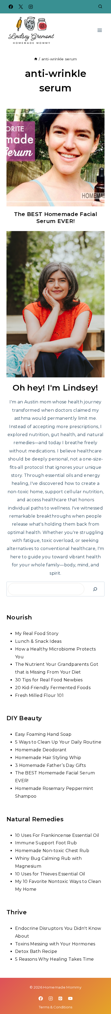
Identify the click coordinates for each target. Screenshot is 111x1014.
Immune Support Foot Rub (46, 842)
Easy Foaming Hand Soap (43, 734)
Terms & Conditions (55, 1007)
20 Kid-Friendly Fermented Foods (53, 687)
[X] (20, 6)
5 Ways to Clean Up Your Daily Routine (58, 742)
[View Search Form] (100, 6)
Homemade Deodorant (41, 749)
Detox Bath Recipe (36, 951)
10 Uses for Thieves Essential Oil (50, 873)
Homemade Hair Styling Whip (48, 757)
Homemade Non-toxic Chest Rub (52, 850)
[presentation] (55, 157)
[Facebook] (10, 6)
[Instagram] (30, 6)
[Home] (36, 59)
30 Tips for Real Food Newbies (48, 679)
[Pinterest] (60, 998)
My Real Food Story (37, 633)
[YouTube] (70, 998)
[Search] (95, 589)
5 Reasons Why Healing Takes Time (54, 959)
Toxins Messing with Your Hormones (55, 943)
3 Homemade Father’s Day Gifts (50, 765)
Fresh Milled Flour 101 (39, 695)
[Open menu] (100, 30)
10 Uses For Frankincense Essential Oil (57, 835)
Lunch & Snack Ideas (38, 641)
